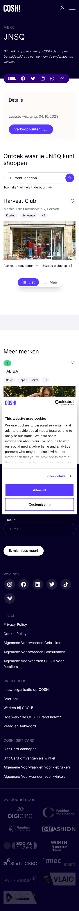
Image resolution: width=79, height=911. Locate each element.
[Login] (62, 8)
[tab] (28, 282)
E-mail (10, 520)
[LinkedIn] (42, 78)
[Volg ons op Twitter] (52, 584)
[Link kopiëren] (62, 78)
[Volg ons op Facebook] (23, 584)
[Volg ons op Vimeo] (9, 598)
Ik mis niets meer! (23, 550)
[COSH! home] (12, 8)
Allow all (39, 490)
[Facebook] (23, 78)
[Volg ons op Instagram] (9, 584)
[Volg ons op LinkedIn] (37, 584)
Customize (37, 504)
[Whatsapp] (52, 78)
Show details (55, 476)
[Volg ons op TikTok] (66, 584)
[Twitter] (33, 78)
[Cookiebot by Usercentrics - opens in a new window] (56, 403)
